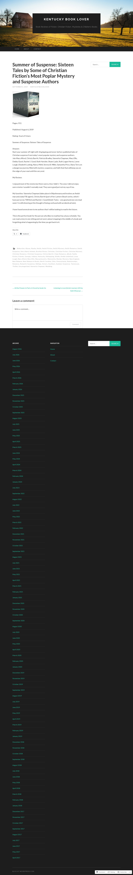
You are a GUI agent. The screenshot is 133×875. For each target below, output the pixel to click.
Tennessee (75, 264)
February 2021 (17, 592)
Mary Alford (22, 259)
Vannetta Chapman (37, 266)
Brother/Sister (41, 251)
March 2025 (16, 447)
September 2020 (18, 621)
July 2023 (15, 488)
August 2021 (17, 557)
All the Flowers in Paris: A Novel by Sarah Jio (29, 288)
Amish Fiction (47, 248)
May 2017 (16, 852)
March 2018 (16, 794)
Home (17, 49)
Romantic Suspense (27, 264)
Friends (21, 256)
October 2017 (17, 823)
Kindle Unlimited (67, 256)
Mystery (66, 259)
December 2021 (18, 534)
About (26, 49)
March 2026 (16, 378)
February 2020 (17, 661)
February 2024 (17, 476)
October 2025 (17, 407)
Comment (75, 324)
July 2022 (15, 505)
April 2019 (16, 719)
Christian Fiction (61, 251)
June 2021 (16, 569)
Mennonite (52, 259)
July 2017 (15, 840)
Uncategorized (24, 266)
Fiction (15, 256)
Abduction (21, 248)
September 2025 (18, 412)
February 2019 (17, 730)
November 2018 (18, 748)
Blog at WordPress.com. (23, 871)
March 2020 (16, 655)
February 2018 (17, 800)
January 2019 (17, 736)
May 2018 (16, 782)
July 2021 (15, 563)
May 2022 (16, 517)
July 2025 (15, 424)
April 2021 (16, 580)
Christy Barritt (48, 254)
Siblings (38, 264)
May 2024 (16, 459)
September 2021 (18, 551)
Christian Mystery (75, 251)
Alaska (33, 248)
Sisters (44, 264)
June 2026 (16, 361)
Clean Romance (60, 254)
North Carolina (45, 261)
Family (74, 254)
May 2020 (16, 644)
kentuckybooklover (39, 87)
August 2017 (17, 834)
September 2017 (18, 829)
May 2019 (16, 713)
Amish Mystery (58, 248)
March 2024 (16, 470)
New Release (17, 261)
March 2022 (16, 522)
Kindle (57, 256)
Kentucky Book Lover (66, 19)
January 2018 (17, 806)
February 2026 (17, 384)
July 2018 (15, 771)
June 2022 (16, 511)
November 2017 (18, 817)
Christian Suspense (34, 254)
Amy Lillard (25, 251)
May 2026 (16, 366)
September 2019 (18, 690)
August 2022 (17, 499)
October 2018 (17, 754)
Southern (51, 264)
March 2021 (16, 586)
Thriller (15, 266)
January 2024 (17, 482)
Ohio (54, 261)
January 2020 (17, 667)
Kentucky (41, 256)
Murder (59, 259)
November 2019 (18, 678)
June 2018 (16, 777)
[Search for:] (106, 64)
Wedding (49, 266)
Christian (51, 251)
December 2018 (18, 742)
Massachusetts (41, 259)
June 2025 (16, 430)
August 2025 (17, 418)
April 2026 (16, 372)
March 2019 (16, 725)
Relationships (72, 261)
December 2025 (18, 395)
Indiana (34, 256)
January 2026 (17, 389)
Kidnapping (50, 256)
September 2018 (18, 759)
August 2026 (17, 349)
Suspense (66, 264)
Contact (37, 49)
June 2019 (16, 707)
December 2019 (18, 673)
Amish (39, 248)
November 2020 (18, 609)
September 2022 (18, 493)
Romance (15, 264)
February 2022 (17, 528)
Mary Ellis (30, 259)
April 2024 (16, 464)
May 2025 (16, 436)
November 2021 (18, 540)
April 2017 (16, 858)
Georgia (28, 256)
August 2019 (17, 696)
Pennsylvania (61, 261)
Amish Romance (71, 248)
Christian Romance (19, 254)
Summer (59, 264)
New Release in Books (31, 261)
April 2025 (16, 441)
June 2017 (16, 846)
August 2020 (17, 626)
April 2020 (16, 649)
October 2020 (17, 615)
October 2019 (17, 684)
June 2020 (16, 638)
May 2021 (16, 574)
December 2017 (18, 811)
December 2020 (18, 603)
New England (74, 259)
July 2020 (15, 632)
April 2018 (16, 788)
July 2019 (15, 702)
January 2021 (17, 597)
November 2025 (18, 401)
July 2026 (15, 355)
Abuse (27, 248)
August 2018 (17, 765)
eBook (69, 254)
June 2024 (16, 453)
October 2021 (17, 545)
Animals (32, 251)
